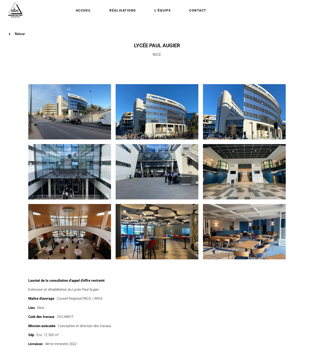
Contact (197, 10)
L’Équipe (162, 10)
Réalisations (122, 10)
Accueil (83, 10)
